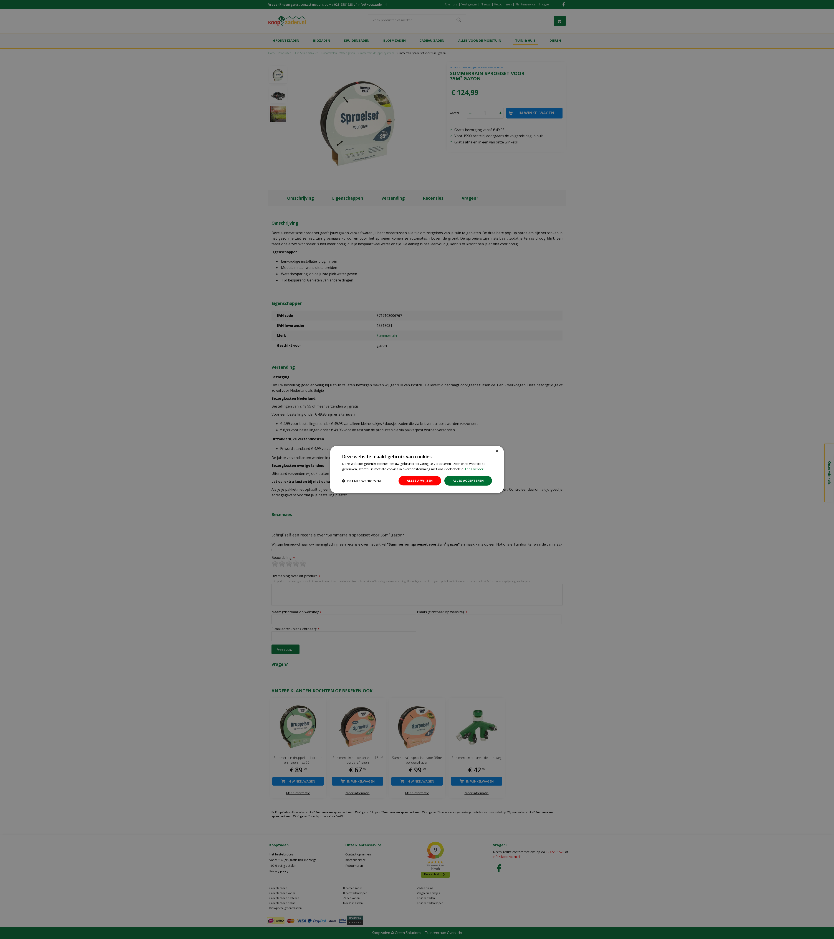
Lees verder (474, 469)
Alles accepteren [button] (468, 481)
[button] (361, 480)
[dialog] (417, 469)
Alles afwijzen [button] (420, 481)
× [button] (496, 450)
